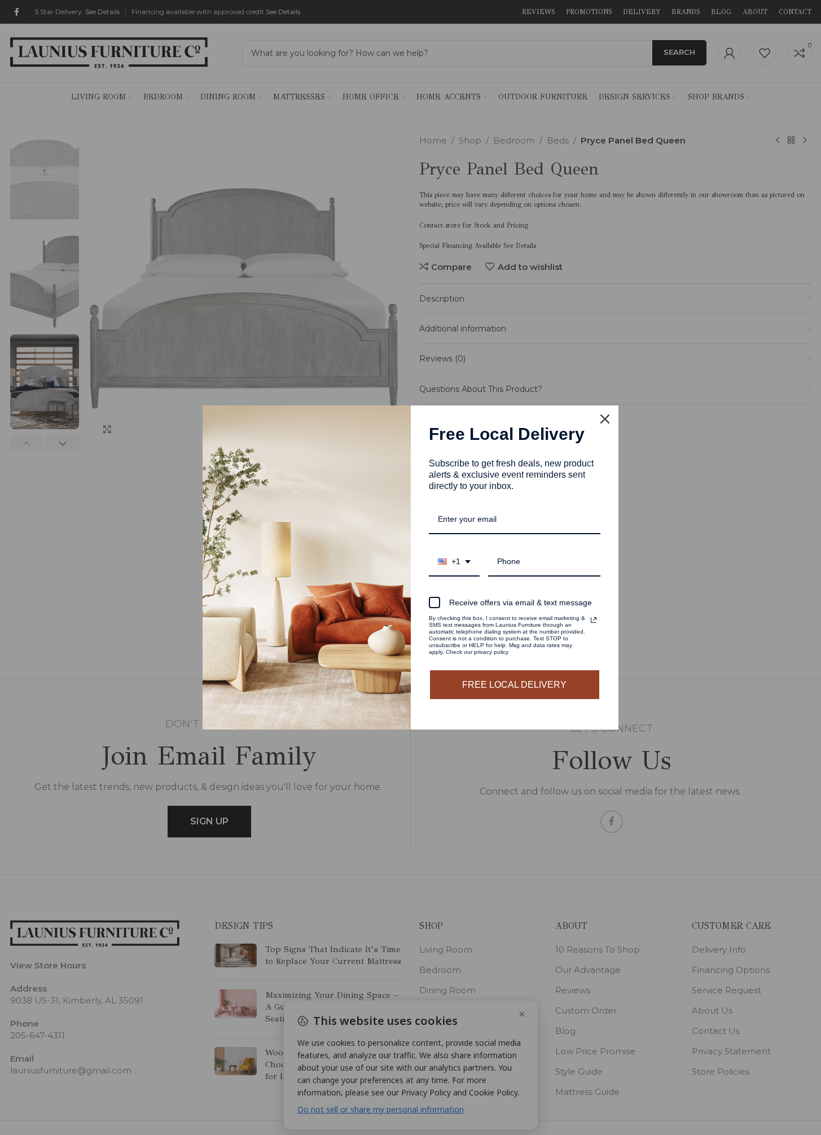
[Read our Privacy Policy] (593, 620)
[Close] (604, 419)
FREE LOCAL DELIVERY (514, 684)
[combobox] (454, 562)
